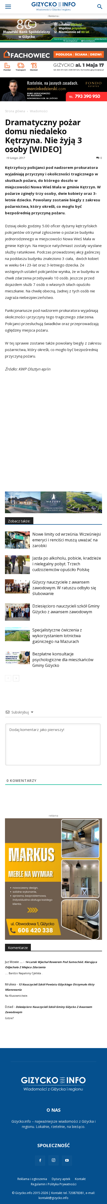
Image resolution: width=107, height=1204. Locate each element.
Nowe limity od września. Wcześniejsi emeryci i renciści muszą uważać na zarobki (66, 539)
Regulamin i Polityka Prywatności (53, 1184)
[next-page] (16, 678)
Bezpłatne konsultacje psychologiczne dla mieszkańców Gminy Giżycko (62, 659)
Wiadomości (39, 111)
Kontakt (80, 1179)
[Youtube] (67, 1161)
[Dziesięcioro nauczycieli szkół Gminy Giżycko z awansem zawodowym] (17, 612)
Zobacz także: (19, 521)
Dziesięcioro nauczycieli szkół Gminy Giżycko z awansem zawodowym (66, 608)
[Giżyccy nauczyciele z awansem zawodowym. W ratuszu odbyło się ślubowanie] (17, 586)
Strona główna (15, 111)
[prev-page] (8, 678)
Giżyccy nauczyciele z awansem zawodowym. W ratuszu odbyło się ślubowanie (64, 587)
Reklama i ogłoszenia (32, 1179)
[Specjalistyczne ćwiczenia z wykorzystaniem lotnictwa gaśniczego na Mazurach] (17, 634)
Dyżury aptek (61, 1179)
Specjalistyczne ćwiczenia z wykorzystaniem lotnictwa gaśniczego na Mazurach (57, 635)
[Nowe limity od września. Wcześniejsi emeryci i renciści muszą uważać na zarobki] (17, 540)
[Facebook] (40, 1161)
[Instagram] (53, 1160)
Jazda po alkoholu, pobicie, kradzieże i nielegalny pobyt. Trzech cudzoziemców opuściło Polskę (66, 563)
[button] (8, 6)
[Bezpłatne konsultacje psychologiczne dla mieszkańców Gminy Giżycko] (17, 657)
